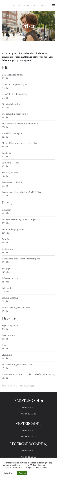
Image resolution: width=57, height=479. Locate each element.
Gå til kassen (41, 5)
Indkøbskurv (21, 5)
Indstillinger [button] (9, 473)
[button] (53, 5)
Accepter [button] (22, 473)
